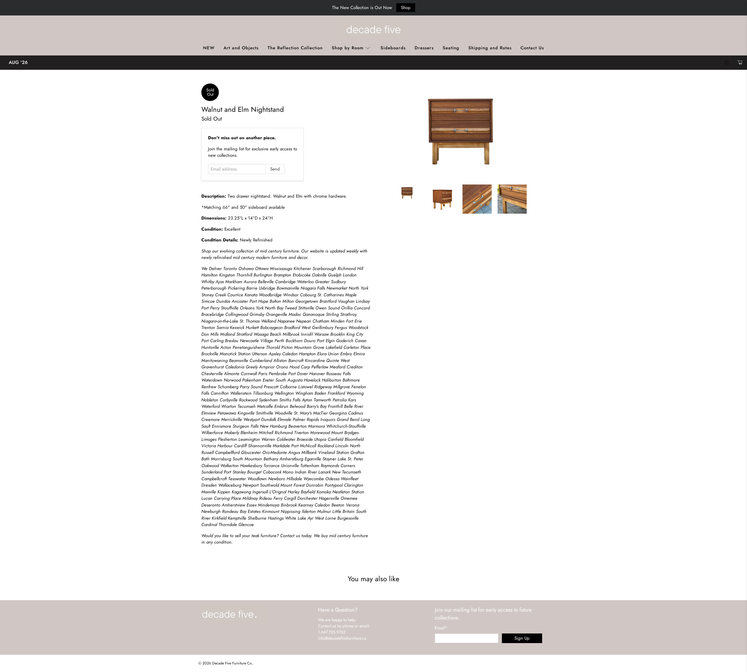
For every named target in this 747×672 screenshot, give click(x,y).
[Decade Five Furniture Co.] (373, 29)
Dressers (424, 48)
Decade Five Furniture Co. (232, 663)
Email (441, 628)
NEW (208, 48)
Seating (451, 48)
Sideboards (393, 48)
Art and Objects (241, 48)
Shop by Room (348, 48)
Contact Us (532, 48)
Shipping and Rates (490, 48)
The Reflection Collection (295, 48)
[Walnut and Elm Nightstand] (461, 131)
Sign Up (522, 638)
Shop (406, 7)
